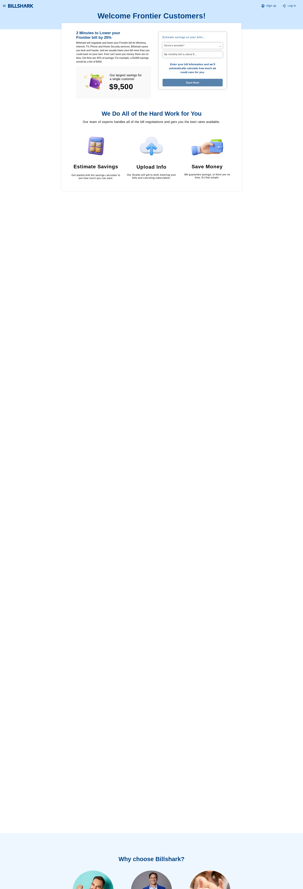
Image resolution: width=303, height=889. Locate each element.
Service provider (174, 45)
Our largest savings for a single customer (126, 77)
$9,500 (121, 86)
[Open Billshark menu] (4, 5)
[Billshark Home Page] (20, 6)
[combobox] (193, 44)
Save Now (192, 82)
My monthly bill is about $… (180, 54)
